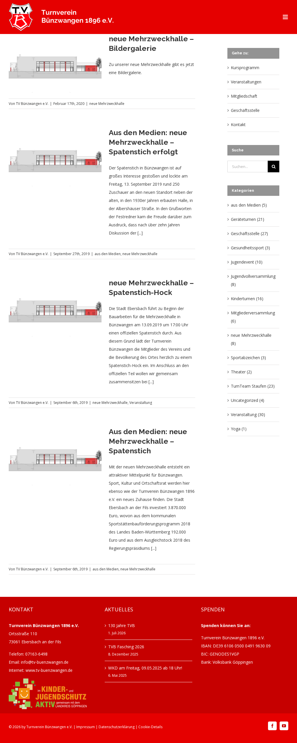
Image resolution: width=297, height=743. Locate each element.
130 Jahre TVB (121, 625)
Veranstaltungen (246, 82)
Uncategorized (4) (247, 400)
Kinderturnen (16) (247, 298)
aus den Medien (108, 253)
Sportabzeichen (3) (248, 357)
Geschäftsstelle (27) (249, 233)
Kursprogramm (245, 67)
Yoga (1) (239, 429)
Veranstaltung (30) (248, 414)
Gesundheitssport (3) (250, 247)
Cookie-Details (150, 726)
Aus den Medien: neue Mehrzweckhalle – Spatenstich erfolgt (148, 142)
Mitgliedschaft (244, 96)
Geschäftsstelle (245, 110)
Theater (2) (241, 372)
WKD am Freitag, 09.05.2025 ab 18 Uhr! (145, 668)
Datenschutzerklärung (117, 726)
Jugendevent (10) (246, 262)
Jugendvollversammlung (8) (253, 280)
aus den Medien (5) (249, 205)
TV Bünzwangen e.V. (32, 103)
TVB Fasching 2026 (126, 646)
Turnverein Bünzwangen (46, 726)
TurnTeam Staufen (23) (253, 386)
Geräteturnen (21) (247, 219)
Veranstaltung (140, 402)
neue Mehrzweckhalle (106, 103)
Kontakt (238, 124)
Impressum (85, 726)
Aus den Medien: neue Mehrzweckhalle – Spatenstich (148, 441)
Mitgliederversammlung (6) (253, 317)
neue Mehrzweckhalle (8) (251, 339)
